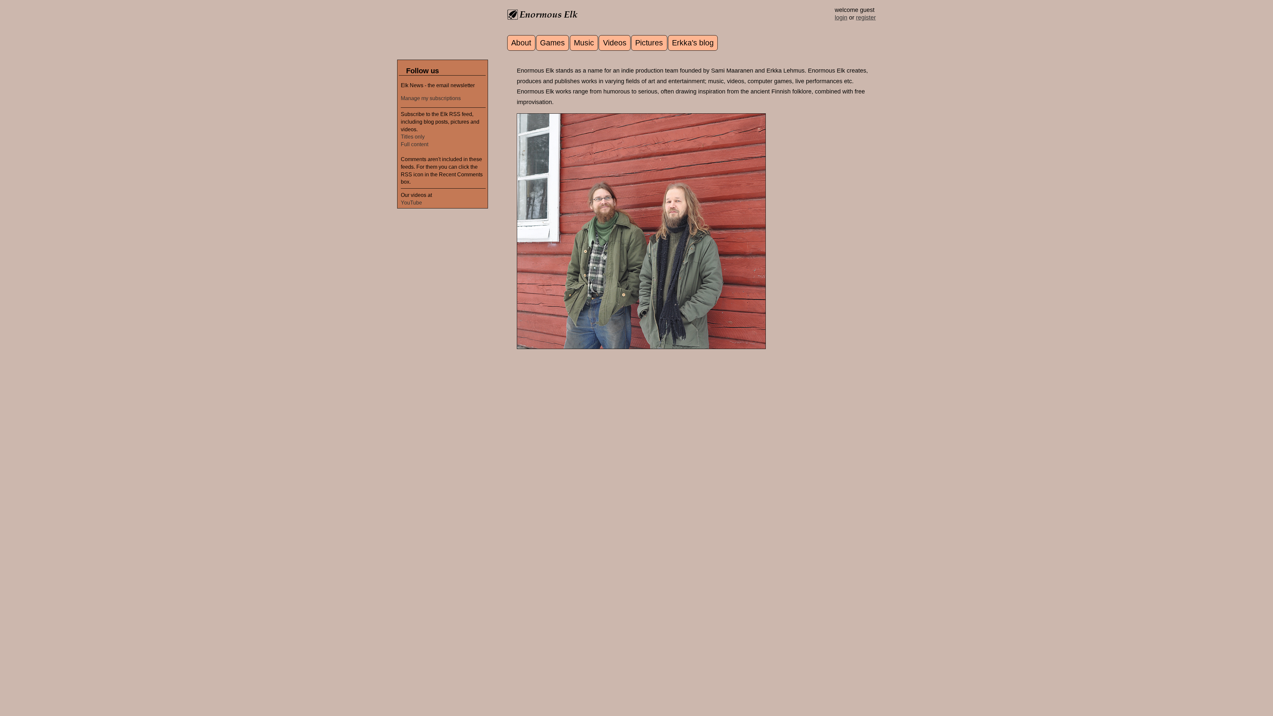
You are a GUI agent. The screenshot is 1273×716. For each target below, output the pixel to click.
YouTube (411, 203)
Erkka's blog (693, 43)
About (521, 43)
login (841, 17)
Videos (615, 43)
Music (584, 43)
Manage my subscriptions (431, 98)
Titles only (413, 137)
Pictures (649, 43)
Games (552, 43)
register (866, 17)
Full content (414, 144)
